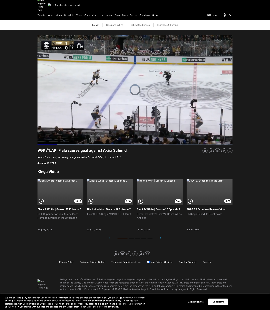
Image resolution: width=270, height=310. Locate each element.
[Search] (230, 15)
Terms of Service (109, 306)
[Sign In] (224, 15)
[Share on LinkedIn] (217, 150)
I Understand (218, 301)
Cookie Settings (31, 304)
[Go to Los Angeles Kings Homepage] (64, 5)
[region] (135, 301)
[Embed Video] (230, 150)
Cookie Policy (114, 300)
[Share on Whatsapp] (205, 150)
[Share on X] (211, 150)
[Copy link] (223, 150)
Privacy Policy (95, 300)
